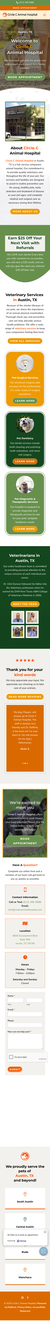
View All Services (25, 341)
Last (28, 1004)
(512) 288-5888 (32, 902)
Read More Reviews (25, 696)
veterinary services (25, 328)
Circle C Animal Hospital (20, 160)
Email (11, 1009)
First (9, 1004)
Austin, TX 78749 (25, 943)
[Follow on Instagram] (22, 1298)
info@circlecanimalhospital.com (25, 909)
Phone (11, 1020)
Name (11, 996)
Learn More (25, 400)
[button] (22, 763)
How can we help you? (19, 1031)
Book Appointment (25, 8)
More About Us (25, 211)
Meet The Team (25, 604)
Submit (15, 1069)
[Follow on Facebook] (28, 1298)
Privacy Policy (24, 1307)
